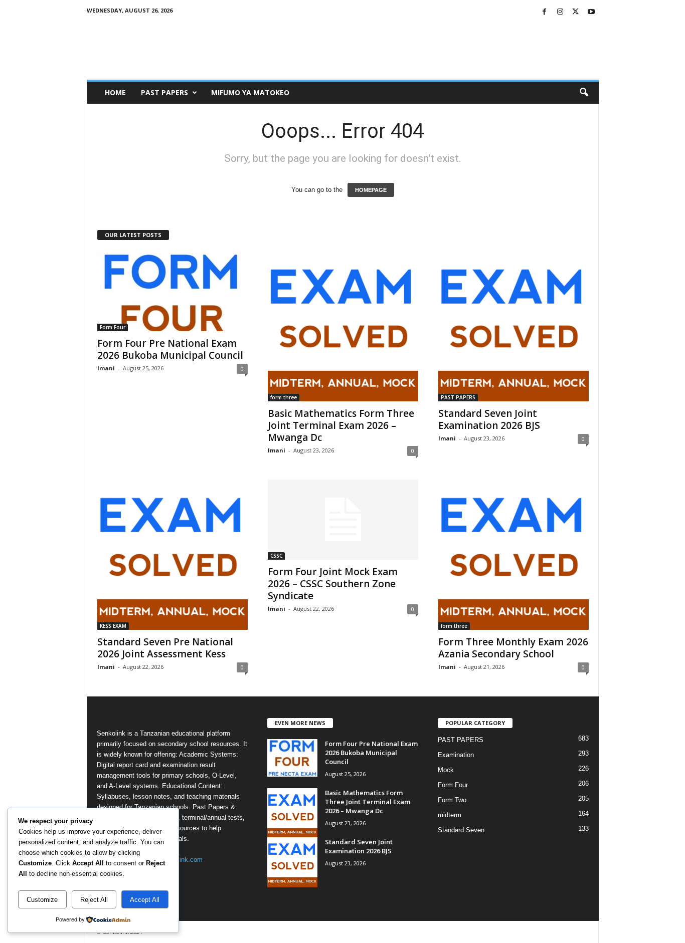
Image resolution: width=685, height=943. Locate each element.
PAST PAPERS (164, 92)
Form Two (452, 800)
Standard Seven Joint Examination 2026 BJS (489, 419)
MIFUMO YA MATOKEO (250, 92)
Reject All (94, 899)
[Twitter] (576, 12)
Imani (106, 368)
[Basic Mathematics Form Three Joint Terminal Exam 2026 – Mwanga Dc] (343, 326)
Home (115, 92)
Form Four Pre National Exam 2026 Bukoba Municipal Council (170, 349)
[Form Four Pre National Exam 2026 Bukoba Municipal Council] (172, 291)
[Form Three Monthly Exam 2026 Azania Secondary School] (513, 555)
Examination (456, 755)
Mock (446, 770)
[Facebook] (545, 12)
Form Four (112, 327)
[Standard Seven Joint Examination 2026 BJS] (513, 326)
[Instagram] (560, 12)
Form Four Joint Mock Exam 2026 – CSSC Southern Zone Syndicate (333, 583)
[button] (584, 93)
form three (283, 397)
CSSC (276, 555)
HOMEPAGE (371, 190)
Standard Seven (461, 830)
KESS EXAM (113, 625)
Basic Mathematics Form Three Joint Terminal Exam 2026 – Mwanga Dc (341, 425)
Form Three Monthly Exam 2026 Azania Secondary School (513, 647)
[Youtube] (591, 12)
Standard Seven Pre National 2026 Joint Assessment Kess (165, 647)
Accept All (144, 899)
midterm (449, 815)
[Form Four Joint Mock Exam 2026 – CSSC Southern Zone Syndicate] (343, 520)
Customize (42, 899)
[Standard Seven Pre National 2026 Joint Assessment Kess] (172, 555)
